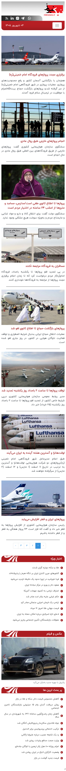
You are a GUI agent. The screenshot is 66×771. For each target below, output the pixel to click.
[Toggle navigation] (57, 25)
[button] (4, 656)
